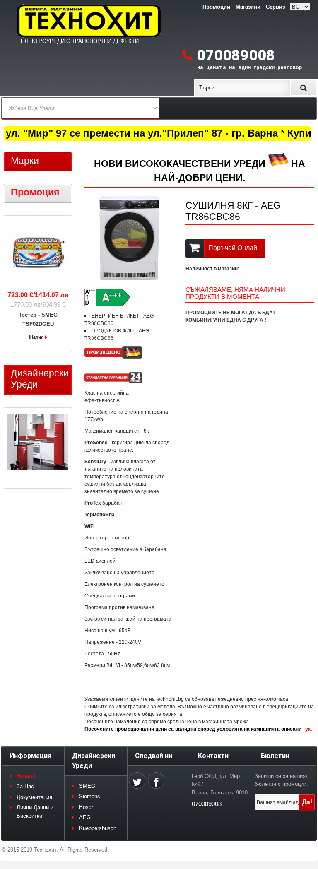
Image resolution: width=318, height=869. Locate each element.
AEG (85, 817)
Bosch (86, 807)
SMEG (87, 786)
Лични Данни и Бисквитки (35, 811)
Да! (307, 802)
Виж (36, 337)
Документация (34, 797)
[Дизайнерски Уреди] (38, 443)
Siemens (89, 796)
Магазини (248, 7)
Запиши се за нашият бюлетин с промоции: (281, 780)
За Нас (25, 786)
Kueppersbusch (97, 828)
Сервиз (275, 7)
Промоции (216, 7)
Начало (26, 776)
